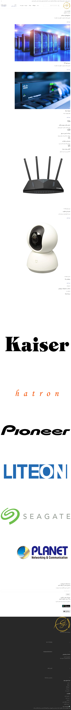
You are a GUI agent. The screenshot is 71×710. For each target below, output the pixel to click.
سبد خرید (67, 698)
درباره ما (67, 689)
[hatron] (35, 396)
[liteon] (35, 471)
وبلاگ (68, 685)
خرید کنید (68, 22)
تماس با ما (67, 691)
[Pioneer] (35, 430)
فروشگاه (67, 687)
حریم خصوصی (66, 704)
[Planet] (42, 554)
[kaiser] (35, 332)
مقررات (68, 700)
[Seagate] (35, 516)
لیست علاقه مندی (66, 702)
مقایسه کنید (67, 696)
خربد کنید (68, 283)
